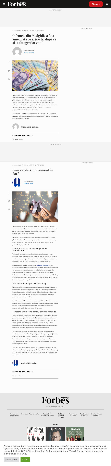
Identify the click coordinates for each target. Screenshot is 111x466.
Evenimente (29, 53)
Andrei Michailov (28, 181)
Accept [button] (25, 459)
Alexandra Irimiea (29, 50)
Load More (55, 385)
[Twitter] (9, 71)
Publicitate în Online (84, 415)
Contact (24, 414)
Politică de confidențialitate (47, 415)
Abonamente (34, 414)
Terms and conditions (14, 415)
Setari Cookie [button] (11, 459)
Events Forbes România (96, 415)
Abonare (96, 4)
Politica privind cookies (61, 415)
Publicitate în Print (73, 415)
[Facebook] (9, 62)
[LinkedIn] (9, 79)
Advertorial (28, 184)
